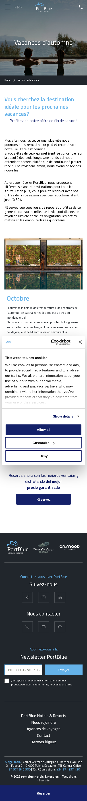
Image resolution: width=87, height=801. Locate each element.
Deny (43, 456)
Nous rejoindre (43, 722)
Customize (41, 443)
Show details (63, 416)
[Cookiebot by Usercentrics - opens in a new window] (52, 342)
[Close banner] (80, 342)
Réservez (44, 499)
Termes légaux (43, 742)
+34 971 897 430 (68, 769)
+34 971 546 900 (19, 769)
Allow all (43, 430)
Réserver (43, 793)
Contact (43, 735)
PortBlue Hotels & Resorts (43, 716)
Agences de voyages (43, 729)
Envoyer (63, 669)
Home (7, 80)
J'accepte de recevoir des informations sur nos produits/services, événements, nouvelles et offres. (41, 682)
